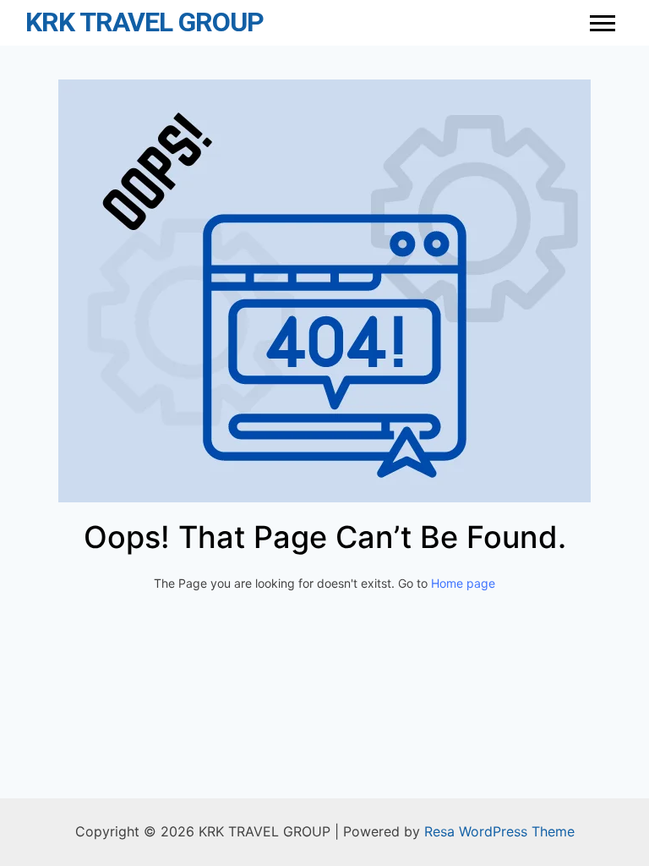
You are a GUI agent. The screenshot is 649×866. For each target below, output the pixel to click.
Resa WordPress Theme (499, 831)
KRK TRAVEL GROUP (144, 22)
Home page (463, 583)
